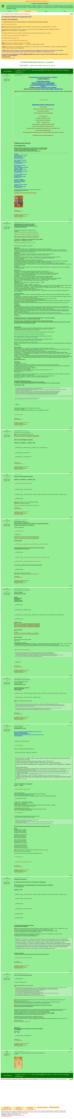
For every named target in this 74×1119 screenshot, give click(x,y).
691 (32, 70)
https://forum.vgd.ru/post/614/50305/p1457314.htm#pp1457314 (15, 35)
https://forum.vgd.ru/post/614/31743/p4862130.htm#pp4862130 (26, 237)
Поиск (64, 11)
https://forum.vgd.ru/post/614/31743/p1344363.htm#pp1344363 (26, 236)
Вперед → (67, 70)
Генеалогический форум (6, 1079)
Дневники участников (8, 13)
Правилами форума (23, 1113)
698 (48, 70)
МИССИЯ (18, 1107)
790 (64, 70)
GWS (7, 1051)
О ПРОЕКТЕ (6, 1107)
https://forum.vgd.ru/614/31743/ (33, 89)
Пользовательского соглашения (27, 1112)
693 (37, 70)
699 (50, 70)
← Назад (23, 70)
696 (44, 70)
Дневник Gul (27, 13)
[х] (47, 1)
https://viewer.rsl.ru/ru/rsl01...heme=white (22, 1021)
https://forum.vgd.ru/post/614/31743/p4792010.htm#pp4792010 (26, 537)
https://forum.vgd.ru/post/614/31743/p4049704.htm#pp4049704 (26, 574)
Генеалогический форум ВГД (39, 3)
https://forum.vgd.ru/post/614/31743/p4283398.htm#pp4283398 (26, 436)
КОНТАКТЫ (30, 1107)
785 (53, 70)
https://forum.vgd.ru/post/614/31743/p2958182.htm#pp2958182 (26, 634)
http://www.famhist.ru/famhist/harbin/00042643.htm (37, 995)
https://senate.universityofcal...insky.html (22, 649)
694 (39, 70)
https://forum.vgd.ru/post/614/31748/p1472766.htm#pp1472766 (26, 505)
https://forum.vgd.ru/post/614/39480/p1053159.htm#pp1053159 (15, 40)
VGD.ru (9, 11)
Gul (22, 72)
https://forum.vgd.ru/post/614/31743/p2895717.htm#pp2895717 (26, 633)
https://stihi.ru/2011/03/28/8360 (21, 778)
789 (62, 70)
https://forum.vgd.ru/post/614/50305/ (9, 24)
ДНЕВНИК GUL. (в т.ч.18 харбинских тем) (18, 211)
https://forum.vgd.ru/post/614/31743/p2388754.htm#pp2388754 (26, 234)
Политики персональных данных (42, 1112)
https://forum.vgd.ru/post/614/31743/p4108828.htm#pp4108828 (27, 623)
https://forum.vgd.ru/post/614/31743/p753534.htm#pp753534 (26, 232)
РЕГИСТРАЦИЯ (27, 11)
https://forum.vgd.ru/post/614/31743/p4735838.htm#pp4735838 (26, 536)
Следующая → (9, 71)
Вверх (70, 74)
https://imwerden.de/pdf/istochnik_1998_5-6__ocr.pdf (24, 242)
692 (35, 70)
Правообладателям (7, 1116)
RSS (19, 1114)
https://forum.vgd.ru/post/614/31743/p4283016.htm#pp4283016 (26, 435)
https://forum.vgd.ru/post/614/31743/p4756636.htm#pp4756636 (26, 538)
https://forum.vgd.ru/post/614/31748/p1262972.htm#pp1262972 (27, 624)
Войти (46, 11)
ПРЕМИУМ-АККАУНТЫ (54, 1107)
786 (55, 70)
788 (60, 70)
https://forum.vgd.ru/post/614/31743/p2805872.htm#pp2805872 (27, 625)
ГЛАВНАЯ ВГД (18, 1109)
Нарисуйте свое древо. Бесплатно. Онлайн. (36, 1)
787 (57, 70)
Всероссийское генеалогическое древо (15, 1115)
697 (46, 70)
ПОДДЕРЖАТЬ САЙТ (6, 1109)
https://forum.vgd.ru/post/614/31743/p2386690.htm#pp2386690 (27, 626)
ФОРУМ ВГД (30, 1109)
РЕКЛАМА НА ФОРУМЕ (42, 1107)
